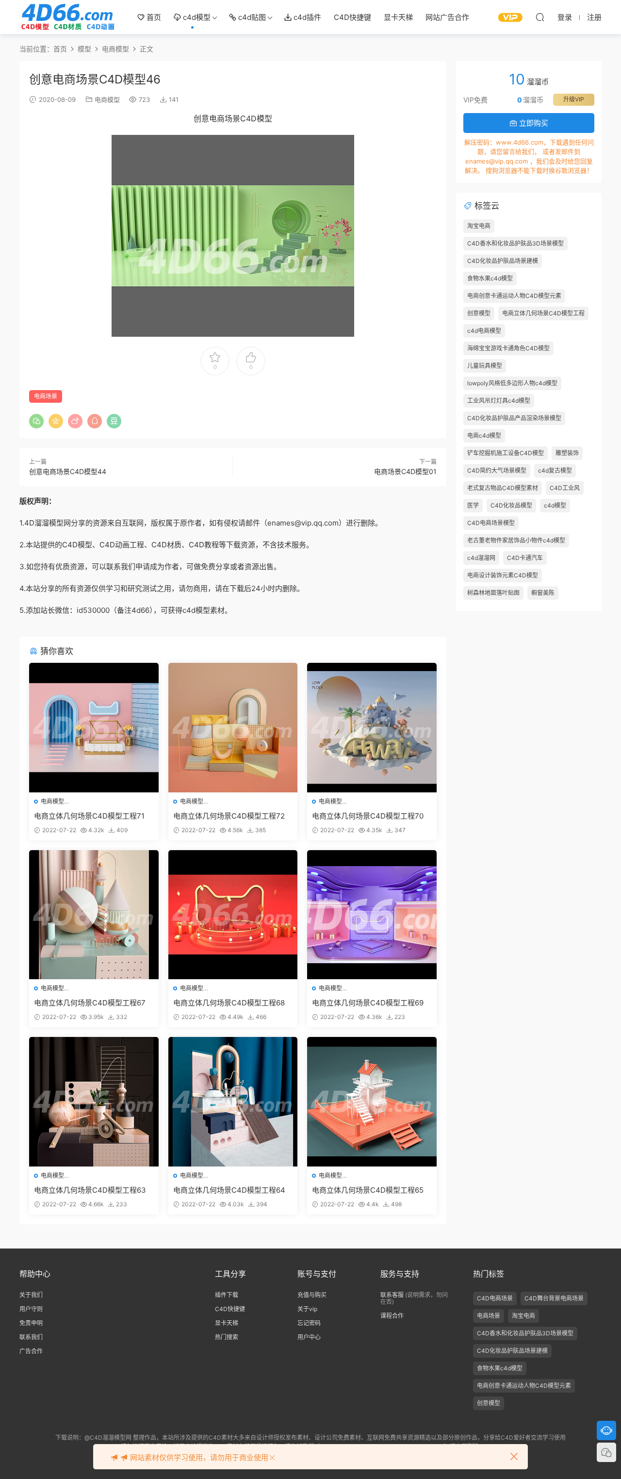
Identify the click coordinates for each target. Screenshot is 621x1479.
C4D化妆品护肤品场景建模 (502, 260)
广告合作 (31, 1351)
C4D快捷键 (352, 17)
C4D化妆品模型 (511, 505)
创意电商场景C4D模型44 (67, 471)
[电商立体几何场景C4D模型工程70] (372, 727)
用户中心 (309, 1337)
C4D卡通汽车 (525, 557)
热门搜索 (226, 1337)
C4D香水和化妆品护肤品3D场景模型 (515, 243)
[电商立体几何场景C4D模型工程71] (94, 727)
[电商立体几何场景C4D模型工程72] (233, 727)
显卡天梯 (398, 17)
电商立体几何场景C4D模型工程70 (368, 816)
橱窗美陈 (543, 592)
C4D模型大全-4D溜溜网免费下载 (67, 17)
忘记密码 (309, 1323)
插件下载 (226, 1294)
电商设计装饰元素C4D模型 (502, 575)
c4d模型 (196, 17)
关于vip (307, 1309)
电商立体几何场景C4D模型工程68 (229, 1002)
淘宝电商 (478, 226)
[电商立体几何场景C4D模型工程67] (94, 915)
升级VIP (573, 99)
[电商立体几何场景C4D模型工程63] (94, 1102)
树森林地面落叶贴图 (493, 592)
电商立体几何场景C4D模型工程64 (229, 1190)
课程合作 (392, 1315)
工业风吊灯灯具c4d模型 (498, 400)
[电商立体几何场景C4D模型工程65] (372, 1102)
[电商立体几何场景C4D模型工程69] (372, 915)
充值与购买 (312, 1294)
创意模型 (478, 313)
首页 (153, 17)
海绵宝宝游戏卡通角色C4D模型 (508, 348)
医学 (473, 505)
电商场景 (45, 396)
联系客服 (392, 1294)
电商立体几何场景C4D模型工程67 (90, 1002)
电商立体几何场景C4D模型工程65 (368, 1190)
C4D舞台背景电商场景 (554, 1298)
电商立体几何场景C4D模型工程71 (89, 816)
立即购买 (532, 123)
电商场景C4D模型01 (405, 471)
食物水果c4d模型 (490, 278)
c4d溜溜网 (481, 557)
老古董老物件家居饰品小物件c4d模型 (516, 540)
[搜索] (540, 17)
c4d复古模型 (555, 470)
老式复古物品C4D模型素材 (502, 488)
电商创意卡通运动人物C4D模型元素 (514, 295)
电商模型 (107, 99)
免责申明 (31, 1323)
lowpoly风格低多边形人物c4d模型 (512, 383)
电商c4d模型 (484, 435)
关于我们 (31, 1294)
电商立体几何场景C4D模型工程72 (229, 816)
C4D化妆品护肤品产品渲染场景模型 (514, 418)
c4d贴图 (251, 17)
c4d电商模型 (484, 330)
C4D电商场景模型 (491, 522)
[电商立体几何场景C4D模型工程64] (233, 1102)
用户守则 (31, 1309)
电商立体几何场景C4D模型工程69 (368, 1002)
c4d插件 (306, 17)
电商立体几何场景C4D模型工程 (543, 313)
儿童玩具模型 (484, 365)
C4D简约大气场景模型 (496, 470)
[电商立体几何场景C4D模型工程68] (233, 915)
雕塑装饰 (567, 453)
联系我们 (31, 1337)
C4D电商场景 (495, 1298)
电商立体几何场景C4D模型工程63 (90, 1190)
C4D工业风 (565, 488)
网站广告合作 (447, 17)
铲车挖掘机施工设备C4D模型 (505, 453)
